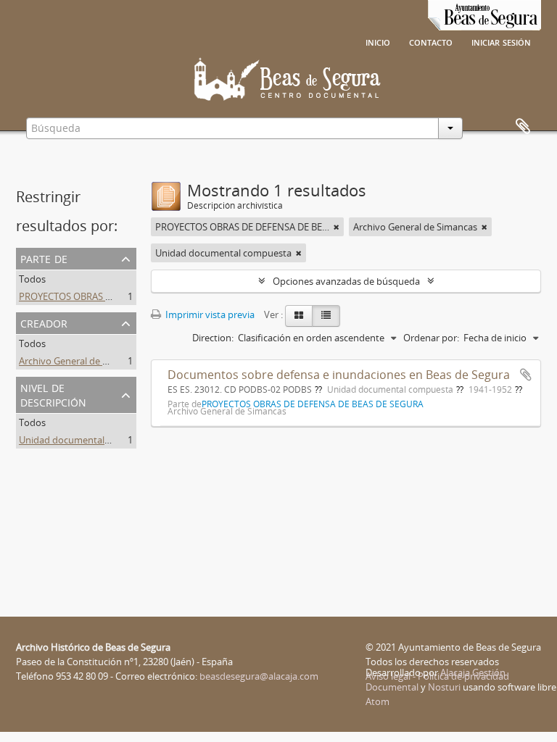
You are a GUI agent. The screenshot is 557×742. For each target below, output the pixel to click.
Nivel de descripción (53, 394)
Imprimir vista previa (209, 314)
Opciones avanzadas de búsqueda (346, 281)
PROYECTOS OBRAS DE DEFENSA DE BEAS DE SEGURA (133, 296)
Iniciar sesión (501, 41)
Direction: (213, 337)
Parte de (43, 257)
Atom (377, 701)
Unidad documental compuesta (87, 439)
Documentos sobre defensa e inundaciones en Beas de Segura (339, 375)
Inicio (378, 41)
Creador (43, 322)
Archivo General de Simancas (81, 360)
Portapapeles (523, 127)
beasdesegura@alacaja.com (258, 676)
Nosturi (444, 686)
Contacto (431, 41)
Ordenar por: (431, 337)
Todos (32, 278)
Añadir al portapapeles (526, 374)
